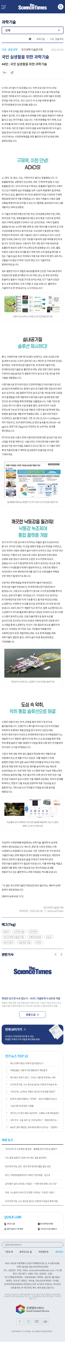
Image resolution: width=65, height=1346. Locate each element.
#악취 (38, 942)
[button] (56, 954)
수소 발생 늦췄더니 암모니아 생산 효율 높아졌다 (26, 1157)
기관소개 (9, 1251)
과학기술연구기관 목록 (14, 1229)
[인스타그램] (28, 1321)
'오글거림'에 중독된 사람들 (22, 1105)
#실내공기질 (24, 942)
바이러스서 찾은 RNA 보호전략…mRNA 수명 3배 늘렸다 (34, 1113)
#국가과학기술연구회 (14, 937)
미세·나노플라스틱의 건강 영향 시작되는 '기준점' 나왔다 (29, 1192)
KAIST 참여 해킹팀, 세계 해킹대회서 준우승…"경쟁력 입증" (35, 1127)
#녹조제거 (8, 942)
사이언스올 (11, 1224)
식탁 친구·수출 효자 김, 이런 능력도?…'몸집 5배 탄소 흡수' (35, 1120)
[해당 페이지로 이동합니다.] (33, 977)
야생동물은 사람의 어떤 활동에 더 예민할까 (29, 1070)
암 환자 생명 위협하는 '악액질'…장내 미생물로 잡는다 (33, 1098)
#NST (6, 931)
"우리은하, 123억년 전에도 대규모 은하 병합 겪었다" (33, 1091)
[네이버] (36, 1321)
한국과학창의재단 (46, 1224)
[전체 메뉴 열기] (4, 7)
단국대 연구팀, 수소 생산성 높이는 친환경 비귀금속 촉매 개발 (35, 1084)
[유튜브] (45, 1321)
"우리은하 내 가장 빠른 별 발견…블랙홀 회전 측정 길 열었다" (31, 1148)
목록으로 (31, 1015)
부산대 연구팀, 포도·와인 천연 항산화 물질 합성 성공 (28, 1166)
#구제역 (33, 931)
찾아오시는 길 (26, 1251)
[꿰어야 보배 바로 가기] (13, 896)
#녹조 (49, 937)
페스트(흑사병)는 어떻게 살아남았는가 (27, 1063)
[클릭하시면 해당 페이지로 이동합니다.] (32, 7)
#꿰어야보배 (35, 937)
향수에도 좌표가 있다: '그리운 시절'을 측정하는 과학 (33, 1077)
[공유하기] (5, 73)
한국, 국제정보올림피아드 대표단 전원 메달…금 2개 (27, 1175)
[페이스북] (19, 1321)
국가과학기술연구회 (32, 49)
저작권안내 (43, 1251)
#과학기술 (19, 931)
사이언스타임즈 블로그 (48, 1229)
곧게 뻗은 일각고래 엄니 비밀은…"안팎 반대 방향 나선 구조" (31, 1183)
